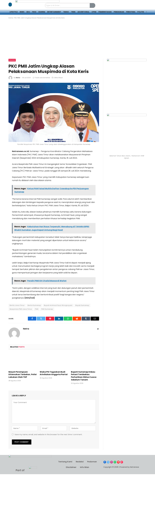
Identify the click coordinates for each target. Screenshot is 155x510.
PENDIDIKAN (119, 12)
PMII (36, 309)
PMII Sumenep (47, 309)
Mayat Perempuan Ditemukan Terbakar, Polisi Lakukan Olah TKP (22, 374)
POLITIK (140, 12)
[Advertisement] (77, 41)
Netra (18, 78)
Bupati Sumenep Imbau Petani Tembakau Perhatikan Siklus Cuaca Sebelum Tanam (83, 376)
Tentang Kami (65, 461)
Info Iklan (84, 467)
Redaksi (80, 461)
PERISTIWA (130, 12)
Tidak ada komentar (42, 78)
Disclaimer (71, 467)
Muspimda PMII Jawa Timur (21, 309)
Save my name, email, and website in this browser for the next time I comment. (48, 434)
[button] (10, 5)
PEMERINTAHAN (105, 12)
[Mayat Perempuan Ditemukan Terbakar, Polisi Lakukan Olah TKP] (22, 361)
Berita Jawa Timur (17, 305)
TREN (73, 12)
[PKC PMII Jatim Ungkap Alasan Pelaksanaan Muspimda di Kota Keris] (53, 112)
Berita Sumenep (34, 305)
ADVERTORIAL (83, 12)
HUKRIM (41, 12)
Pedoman (92, 461)
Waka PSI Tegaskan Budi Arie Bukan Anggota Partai (54, 373)
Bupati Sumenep (82, 305)
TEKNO (66, 12)
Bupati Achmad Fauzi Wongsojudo (58, 305)
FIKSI (34, 12)
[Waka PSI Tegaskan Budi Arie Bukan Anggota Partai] (54, 361)
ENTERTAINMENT (54, 12)
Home (10, 18)
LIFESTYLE (14, 12)
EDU (28, 12)
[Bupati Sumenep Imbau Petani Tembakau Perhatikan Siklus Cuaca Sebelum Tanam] (85, 361)
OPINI (94, 12)
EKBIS (22, 12)
